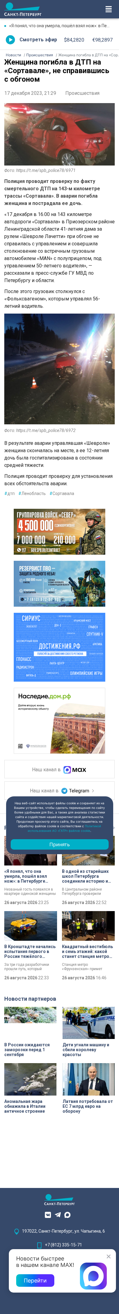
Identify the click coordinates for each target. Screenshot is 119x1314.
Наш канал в (47, 769)
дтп (9, 493)
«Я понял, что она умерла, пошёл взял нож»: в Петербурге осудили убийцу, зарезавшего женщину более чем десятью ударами (62, 25)
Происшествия (82, 93)
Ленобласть (32, 493)
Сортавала (61, 493)
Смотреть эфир (38, 40)
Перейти (35, 1280)
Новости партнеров (30, 999)
